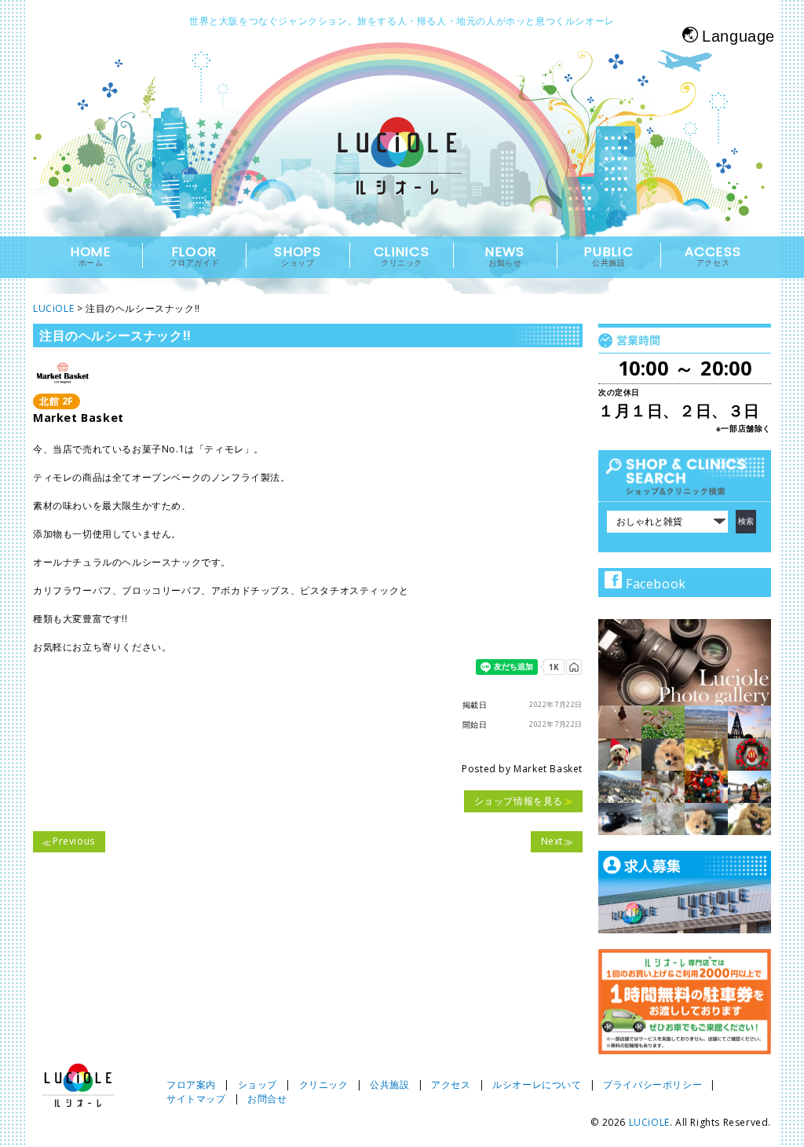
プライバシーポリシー (652, 1084)
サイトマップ (196, 1098)
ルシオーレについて (536, 1084)
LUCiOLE (649, 1122)
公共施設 (389, 1084)
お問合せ (267, 1098)
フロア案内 (191, 1084)
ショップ (257, 1084)
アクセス (450, 1084)
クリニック (324, 1084)
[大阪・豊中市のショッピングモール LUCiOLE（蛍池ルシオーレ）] (402, 170)
